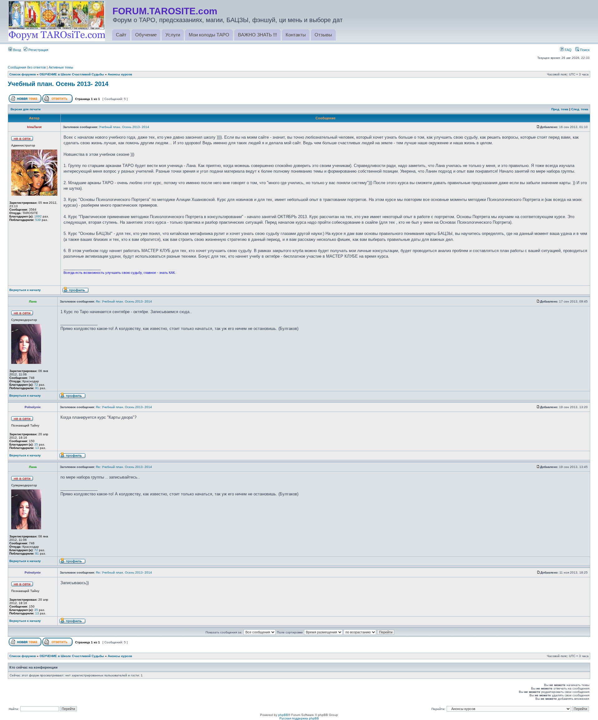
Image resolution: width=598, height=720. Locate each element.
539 (38, 220)
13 (37, 448)
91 (37, 388)
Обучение (146, 34)
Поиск (584, 50)
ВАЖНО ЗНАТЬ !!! (257, 34)
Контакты (296, 34)
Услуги (172, 34)
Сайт (121, 34)
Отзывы (323, 34)
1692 (38, 216)
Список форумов (22, 74)
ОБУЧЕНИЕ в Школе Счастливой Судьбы (72, 74)
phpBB (283, 715)
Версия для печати (25, 109)
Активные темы (61, 67)
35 (36, 444)
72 (36, 384)
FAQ (568, 50)
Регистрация (37, 50)
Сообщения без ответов (27, 67)
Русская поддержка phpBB (299, 718)
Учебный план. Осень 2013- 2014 (58, 83)
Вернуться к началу (25, 290)
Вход (16, 50)
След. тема (579, 109)
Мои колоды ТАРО (209, 34)
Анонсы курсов (120, 74)
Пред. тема (559, 109)
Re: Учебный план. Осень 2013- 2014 (124, 301)
